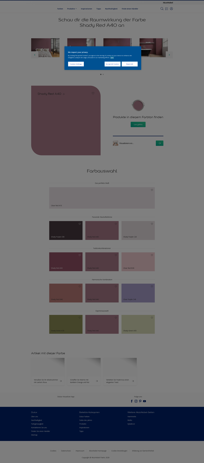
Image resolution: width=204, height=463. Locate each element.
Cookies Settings (76, 64)
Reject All (129, 64)
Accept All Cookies (112, 64)
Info (112, 57)
